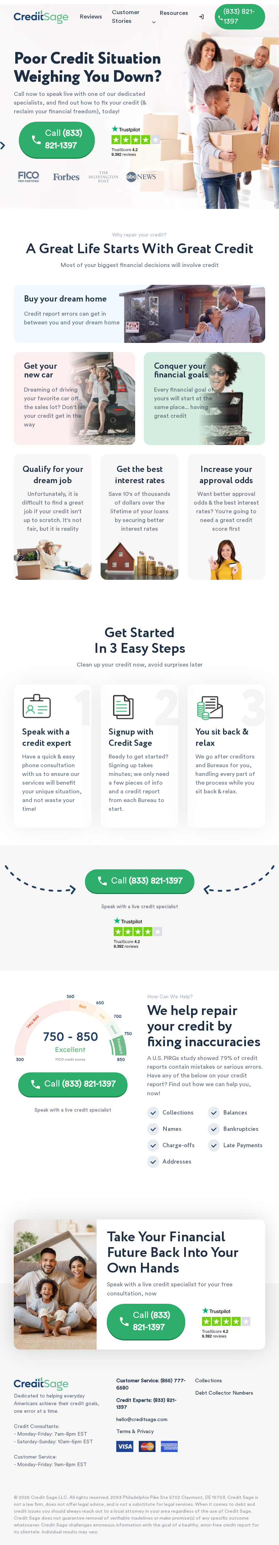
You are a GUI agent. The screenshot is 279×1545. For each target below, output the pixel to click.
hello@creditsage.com (141, 1419)
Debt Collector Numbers (224, 1393)
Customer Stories (126, 16)
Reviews (91, 16)
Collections (208, 1380)
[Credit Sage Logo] (41, 16)
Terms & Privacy (135, 1431)
